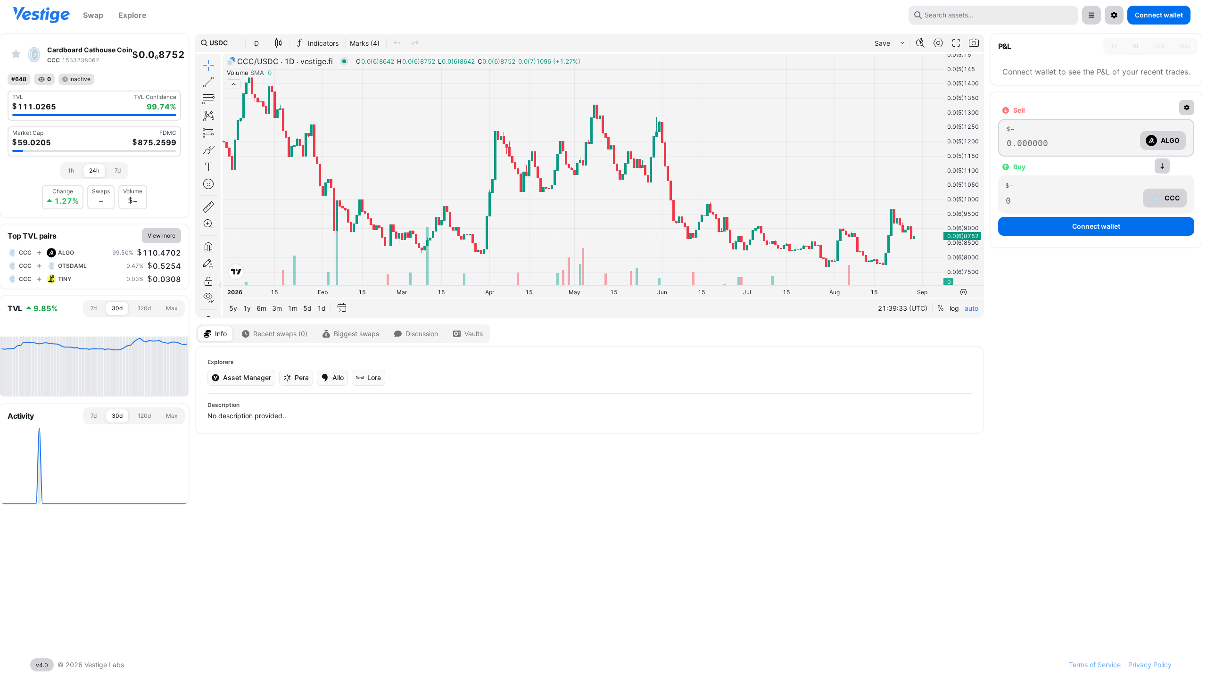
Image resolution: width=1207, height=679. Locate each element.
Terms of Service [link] (1095, 665)
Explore (132, 15)
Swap (93, 15)
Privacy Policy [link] (1150, 665)
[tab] (71, 170)
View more (161, 235)
